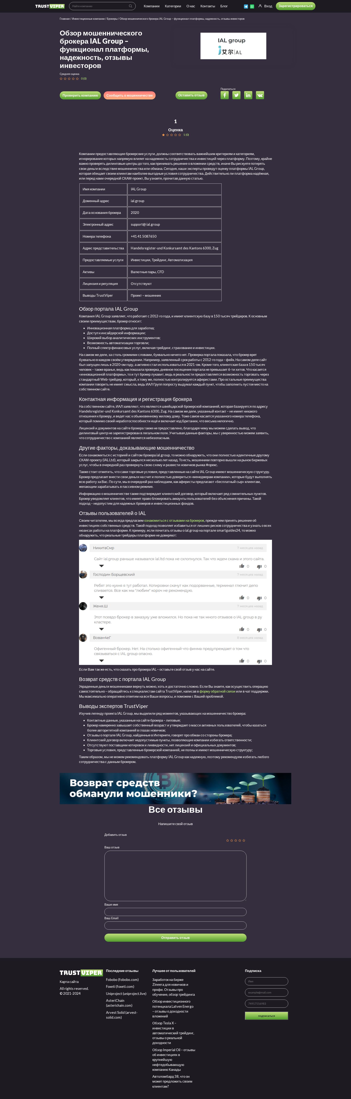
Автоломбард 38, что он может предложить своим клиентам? (172, 1081)
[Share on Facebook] (226, 96)
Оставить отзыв (191, 95)
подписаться (266, 1015)
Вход (268, 6)
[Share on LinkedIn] (249, 96)
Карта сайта (69, 981)
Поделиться (228, 89)
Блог (224, 6)
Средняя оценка (69, 73)
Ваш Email (111, 918)
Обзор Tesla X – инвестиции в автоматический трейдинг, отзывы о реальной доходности (173, 1033)
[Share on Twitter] (238, 96)
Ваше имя (111, 904)
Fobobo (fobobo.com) (122, 979)
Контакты (207, 6)
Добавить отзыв (115, 834)
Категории (173, 6)
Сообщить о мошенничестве (129, 95)
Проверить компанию (80, 95)
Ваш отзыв (111, 847)
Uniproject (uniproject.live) (126, 993)
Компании (152, 6)
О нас (190, 6)
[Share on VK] (261, 96)
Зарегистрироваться (296, 6)
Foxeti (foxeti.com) (120, 986)
